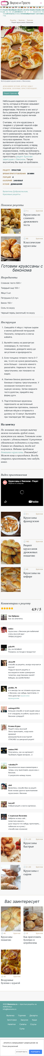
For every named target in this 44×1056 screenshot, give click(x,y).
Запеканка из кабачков (7, 12)
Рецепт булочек (10, 93)
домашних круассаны (12, 452)
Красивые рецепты (11, 194)
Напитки (12, 1024)
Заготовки (12, 1020)
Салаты (22, 1024)
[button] (41, 3)
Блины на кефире (25, 12)
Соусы (33, 1024)
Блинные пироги (34, 11)
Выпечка (10, 1015)
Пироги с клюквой (22, 12)
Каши (34, 1020)
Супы (22, 1028)
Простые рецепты (13, 11)
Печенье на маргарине (10, 12)
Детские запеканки (16, 11)
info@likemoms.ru (9, 1009)
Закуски (24, 1020)
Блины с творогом (31, 12)
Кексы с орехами (37, 12)
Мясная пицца (1, 11)
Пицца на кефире (40, 12)
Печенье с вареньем (28, 12)
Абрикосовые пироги (43, 11)
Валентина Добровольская (15, 191)
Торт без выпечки (19, 12)
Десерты (34, 1015)
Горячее (22, 1015)
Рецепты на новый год (4, 12)
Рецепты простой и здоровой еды (15, 3)
